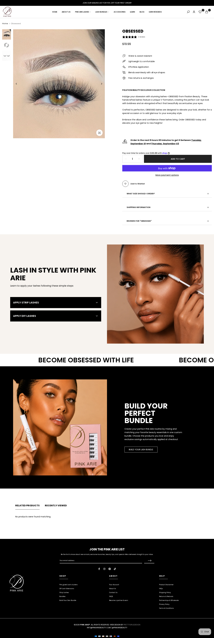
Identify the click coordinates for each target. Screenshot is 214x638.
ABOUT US (66, 12)
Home (5, 23)
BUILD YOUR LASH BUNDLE (141, 449)
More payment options (167, 175)
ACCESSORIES (119, 12)
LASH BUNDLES (101, 12)
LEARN (132, 12)
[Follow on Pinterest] (109, 569)
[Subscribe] (149, 560)
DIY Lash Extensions (66, 589)
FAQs (161, 589)
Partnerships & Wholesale (169, 600)
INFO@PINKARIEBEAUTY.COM (99, 627)
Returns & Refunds (166, 596)
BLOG (142, 12)
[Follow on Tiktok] (115, 569)
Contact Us (113, 592)
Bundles (62, 596)
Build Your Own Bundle (67, 600)
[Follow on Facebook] (99, 569)
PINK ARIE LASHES (82, 12)
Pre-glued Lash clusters (68, 585)
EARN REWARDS (155, 12)
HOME (54, 12)
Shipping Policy (165, 592)
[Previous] (18, 83)
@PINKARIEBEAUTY (119, 627)
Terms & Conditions (166, 608)
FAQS (111, 596)
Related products (27, 505)
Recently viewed (56, 505)
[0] (200, 12)
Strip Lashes (64, 592)
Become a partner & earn (118, 600)
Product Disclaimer (166, 585)
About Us (112, 589)
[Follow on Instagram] (104, 569)
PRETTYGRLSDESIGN (132, 624)
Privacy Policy (164, 604)
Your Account (114, 585)
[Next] (99, 83)
